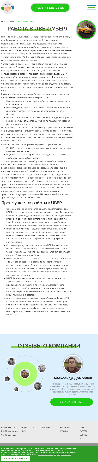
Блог (12, 22)
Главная (4, 22)
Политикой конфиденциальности (54, 454)
